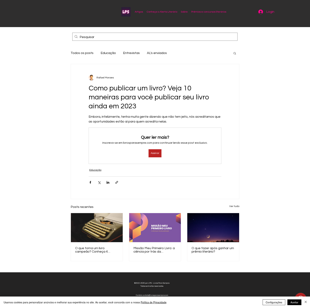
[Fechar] (306, 302)
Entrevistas (131, 53)
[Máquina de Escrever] (97, 227)
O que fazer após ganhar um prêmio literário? (213, 249)
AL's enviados (157, 53)
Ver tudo (234, 206)
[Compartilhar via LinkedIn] (108, 182)
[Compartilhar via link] (116, 182)
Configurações (274, 302)
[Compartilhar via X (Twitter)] (99, 182)
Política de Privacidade (153, 302)
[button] (234, 53)
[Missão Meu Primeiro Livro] (155, 227)
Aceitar (294, 302)
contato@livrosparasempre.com (155, 295)
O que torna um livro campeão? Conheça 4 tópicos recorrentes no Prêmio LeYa (92, 249)
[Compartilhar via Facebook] (90, 182)
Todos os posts (82, 53)
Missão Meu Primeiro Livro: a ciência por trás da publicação (154, 249)
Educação (108, 53)
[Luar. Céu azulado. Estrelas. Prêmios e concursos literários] (213, 227)
